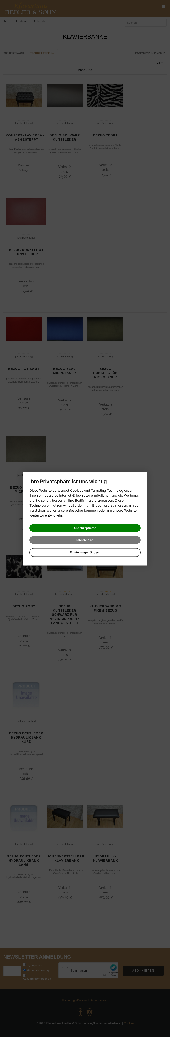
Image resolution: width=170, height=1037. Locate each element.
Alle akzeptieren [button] (85, 528)
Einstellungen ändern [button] (85, 552)
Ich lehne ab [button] (85, 540)
